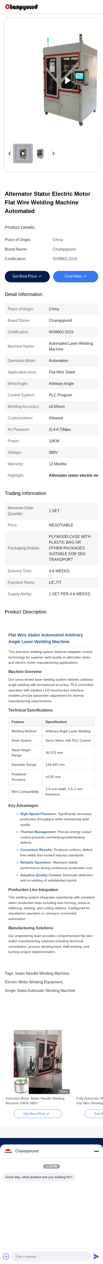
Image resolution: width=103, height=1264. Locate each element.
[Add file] (6, 1256)
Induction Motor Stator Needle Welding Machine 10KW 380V (35, 1100)
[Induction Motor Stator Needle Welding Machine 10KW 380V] (38, 1062)
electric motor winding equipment (34, 982)
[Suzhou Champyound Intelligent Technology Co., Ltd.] (21, 6)
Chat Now (73, 276)
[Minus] (96, 1151)
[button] (12, 1070)
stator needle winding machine (42, 973)
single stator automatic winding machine (40, 991)
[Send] (96, 1256)
